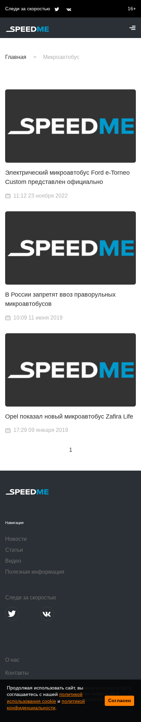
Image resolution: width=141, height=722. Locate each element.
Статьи (14, 550)
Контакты (17, 673)
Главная (15, 57)
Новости (16, 539)
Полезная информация (34, 572)
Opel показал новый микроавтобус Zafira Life (69, 416)
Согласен (119, 700)
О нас (12, 660)
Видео (13, 561)
